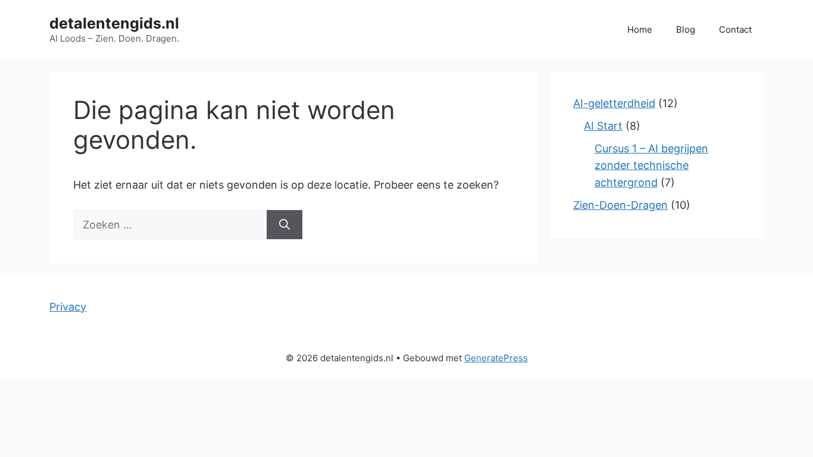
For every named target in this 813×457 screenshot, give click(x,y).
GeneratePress (496, 358)
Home (639, 29)
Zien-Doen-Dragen (620, 205)
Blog (685, 29)
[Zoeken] (284, 224)
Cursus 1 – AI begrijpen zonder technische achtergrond (651, 165)
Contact (735, 29)
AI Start (603, 126)
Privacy (67, 307)
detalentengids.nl (114, 23)
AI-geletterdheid (614, 103)
